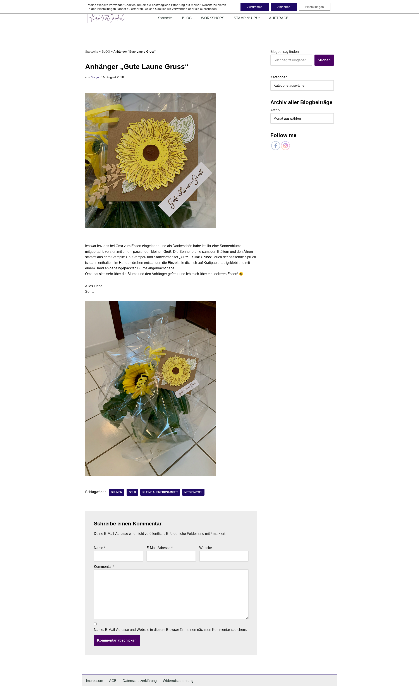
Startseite (165, 18)
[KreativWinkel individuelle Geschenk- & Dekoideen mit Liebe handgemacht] (107, 18)
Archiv (275, 110)
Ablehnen (283, 7)
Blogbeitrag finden (284, 51)
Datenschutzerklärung (140, 681)
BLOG (187, 18)
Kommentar (104, 566)
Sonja (95, 77)
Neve (89, 691)
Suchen (324, 60)
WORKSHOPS (212, 18)
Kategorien (278, 77)
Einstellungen (106, 8)
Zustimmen (255, 7)
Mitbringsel (193, 492)
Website (205, 548)
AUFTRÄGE (278, 18)
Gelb (132, 492)
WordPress (128, 691)
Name (99, 548)
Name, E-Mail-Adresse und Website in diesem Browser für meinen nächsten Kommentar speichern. (170, 630)
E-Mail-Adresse (159, 548)
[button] (259, 18)
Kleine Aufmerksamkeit (160, 492)
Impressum (94, 681)
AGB (113, 681)
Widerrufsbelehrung (178, 681)
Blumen (116, 492)
